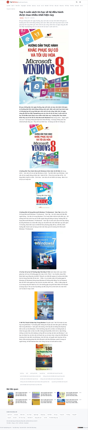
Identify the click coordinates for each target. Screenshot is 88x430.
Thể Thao (67, 5)
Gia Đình (8, 5)
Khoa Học (62, 5)
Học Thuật (29, 414)
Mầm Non (22, 414)
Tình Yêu (72, 5)
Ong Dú (9, 417)
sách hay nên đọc (33, 373)
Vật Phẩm (49, 414)
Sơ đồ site (21, 423)
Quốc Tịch (9, 414)
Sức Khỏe (29, 5)
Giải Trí (12, 5)
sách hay (22, 373)
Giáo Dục (34, 5)
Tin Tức (81, 5)
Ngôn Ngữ (36, 414)
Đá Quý (55, 414)
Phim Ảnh (18, 5)
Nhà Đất (46, 5)
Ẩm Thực (51, 5)
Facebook (26, 423)
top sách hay (42, 373)
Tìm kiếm (9, 423)
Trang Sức (62, 414)
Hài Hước (77, 5)
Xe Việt (45, 417)
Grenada (16, 414)
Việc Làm (57, 5)
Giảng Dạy (43, 414)
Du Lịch (38, 5)
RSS (17, 423)
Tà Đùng (68, 414)
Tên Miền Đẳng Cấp (53, 417)
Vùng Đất (74, 414)
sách (27, 373)
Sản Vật (14, 417)
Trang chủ (9, 9)
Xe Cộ (42, 5)
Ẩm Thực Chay (22, 417)
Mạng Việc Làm (38, 417)
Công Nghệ (23, 5)
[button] (76, 2)
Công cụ (13, 423)
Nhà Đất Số (30, 417)
